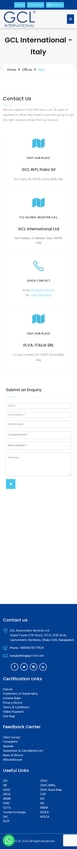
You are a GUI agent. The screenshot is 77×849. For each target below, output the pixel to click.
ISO (5, 781)
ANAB (7, 799)
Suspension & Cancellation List (23, 751)
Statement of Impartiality (20, 694)
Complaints (10, 742)
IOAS (6, 803)
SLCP (6, 821)
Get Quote (19, 4)
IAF (5, 785)
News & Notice (13, 755)
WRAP (44, 808)
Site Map (9, 716)
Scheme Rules (12, 698)
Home (11, 70)
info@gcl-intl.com (42, 290)
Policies (8, 689)
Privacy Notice (12, 703)
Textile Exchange (14, 812)
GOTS (7, 808)
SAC (5, 817)
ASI (42, 799)
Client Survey (11, 737)
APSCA (44, 817)
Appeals (8, 746)
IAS (42, 803)
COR (43, 794)
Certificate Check (35, 4)
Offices (27, 70)
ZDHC (44, 781)
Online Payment (13, 712)
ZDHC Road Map (51, 790)
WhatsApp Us (57, 4)
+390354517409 (41, 295)
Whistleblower (12, 760)
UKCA (6, 794)
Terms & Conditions (16, 707)
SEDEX (44, 812)
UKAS (6, 790)
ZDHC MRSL (48, 785)
